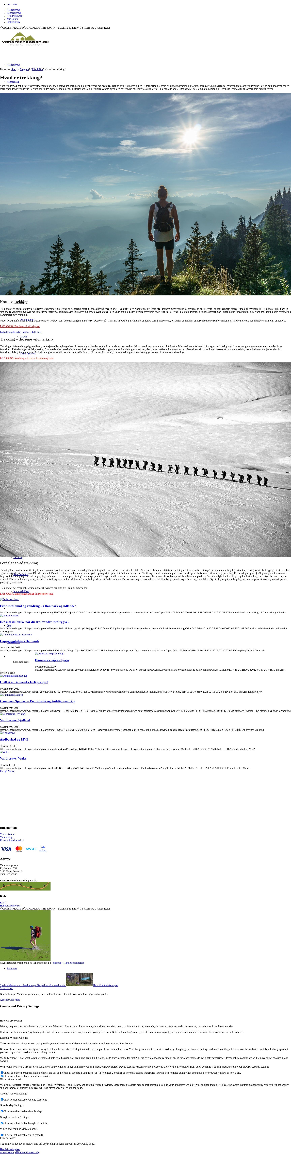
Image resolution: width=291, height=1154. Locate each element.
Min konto (12, 18)
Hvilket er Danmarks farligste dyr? (24, 682)
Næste (11, 771)
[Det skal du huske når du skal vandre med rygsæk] (9, 615)
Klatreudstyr (13, 9)
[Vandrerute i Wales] (4, 752)
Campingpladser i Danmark (19, 641)
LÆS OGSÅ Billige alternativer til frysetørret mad (26, 593)
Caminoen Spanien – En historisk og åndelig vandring (37, 701)
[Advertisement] (104, 799)
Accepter (5, 999)
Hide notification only (27, 1152)
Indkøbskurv (13, 22)
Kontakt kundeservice (11, 840)
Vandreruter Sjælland (15, 720)
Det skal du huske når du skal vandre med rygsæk (35, 622)
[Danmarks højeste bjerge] (49, 653)
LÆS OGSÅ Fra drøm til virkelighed (20, 326)
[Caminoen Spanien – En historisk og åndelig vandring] (11, 694)
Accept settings (8, 1152)
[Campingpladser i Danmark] (16, 634)
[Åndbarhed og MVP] (7, 732)
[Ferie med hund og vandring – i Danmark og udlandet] (9, 599)
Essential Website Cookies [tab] (14, 1037)
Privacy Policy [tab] (7, 1138)
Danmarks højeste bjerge (52, 660)
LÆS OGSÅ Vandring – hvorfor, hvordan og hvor (27, 358)
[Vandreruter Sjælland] (12, 713)
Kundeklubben (15, 15)
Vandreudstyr (14, 12)
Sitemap (57, 962)
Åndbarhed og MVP (14, 739)
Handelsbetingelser (10, 905)
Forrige (4, 771)
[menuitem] (149, 9)
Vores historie (7, 834)
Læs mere (15, 999)
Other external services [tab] (12, 1079)
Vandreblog (6, 837)
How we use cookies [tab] (11, 1020)
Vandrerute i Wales (13, 758)
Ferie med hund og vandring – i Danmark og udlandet (38, 606)
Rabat (3, 902)
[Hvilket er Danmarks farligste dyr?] (13, 675)
